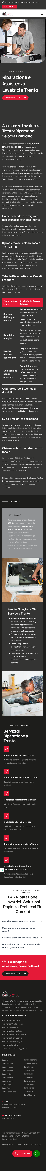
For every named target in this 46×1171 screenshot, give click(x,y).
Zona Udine (28, 1091)
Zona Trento (7, 1088)
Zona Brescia (7, 1063)
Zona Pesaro (29, 1077)
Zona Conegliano (9, 1091)
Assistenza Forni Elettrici (12, 1031)
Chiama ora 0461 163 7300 (15, 97)
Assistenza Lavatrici (10, 1045)
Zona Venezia (29, 1081)
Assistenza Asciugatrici (11, 1020)
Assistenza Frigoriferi (10, 1027)
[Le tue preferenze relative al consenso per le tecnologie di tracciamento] (2, 870)
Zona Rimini (28, 1074)
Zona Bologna (7, 1067)
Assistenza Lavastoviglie (12, 1041)
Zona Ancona (7, 1060)
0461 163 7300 (9, 7)
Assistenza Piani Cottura (12, 1038)
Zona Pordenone (30, 1060)
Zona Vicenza (7, 1077)
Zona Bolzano (7, 1070)
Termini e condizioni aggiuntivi (14, 1048)
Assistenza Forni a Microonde (14, 1034)
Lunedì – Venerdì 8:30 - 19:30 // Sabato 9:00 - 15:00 (22, 2)
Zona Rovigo (29, 1067)
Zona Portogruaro (31, 1063)
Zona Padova (29, 1084)
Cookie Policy (22, 1145)
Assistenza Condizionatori (12, 1024)
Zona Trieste (7, 1085)
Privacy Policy (7, 1145)
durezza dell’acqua (22, 268)
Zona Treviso (29, 1088)
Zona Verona (7, 1081)
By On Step (36, 1144)
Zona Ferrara (29, 1070)
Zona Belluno (7, 1074)
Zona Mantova (29, 1095)
